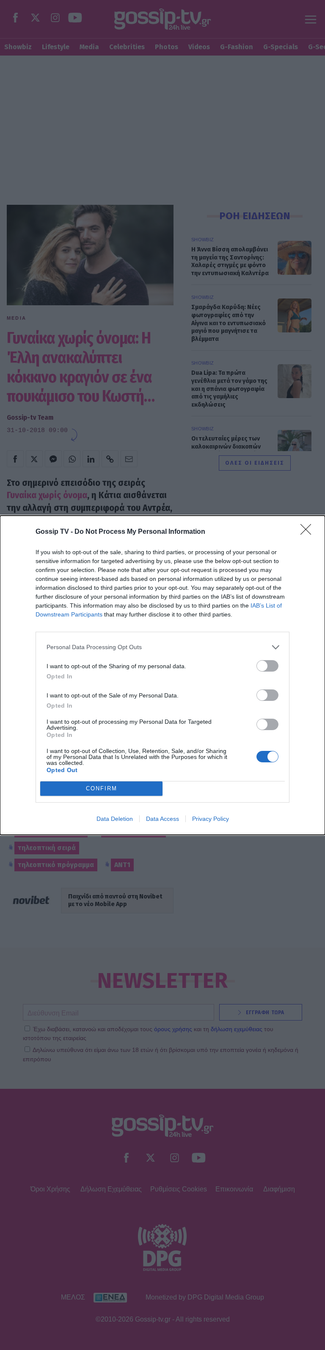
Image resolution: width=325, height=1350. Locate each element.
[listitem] (162, 647)
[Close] (308, 532)
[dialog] (162, 675)
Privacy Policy (210, 818)
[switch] (267, 666)
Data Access (162, 818)
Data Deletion (114, 818)
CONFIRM (101, 788)
